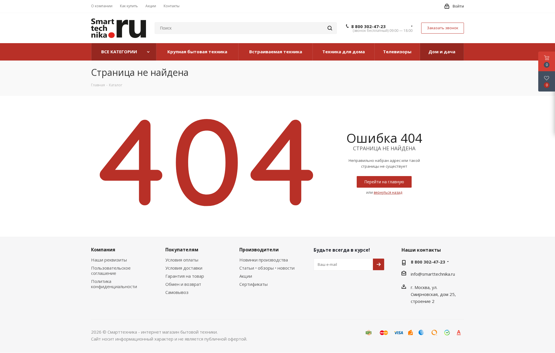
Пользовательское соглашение (111, 270)
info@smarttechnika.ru (433, 274)
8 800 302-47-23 (368, 26)
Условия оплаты (181, 260)
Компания (103, 249)
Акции (245, 276)
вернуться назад (388, 192)
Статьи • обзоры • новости (267, 268)
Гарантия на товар (184, 276)
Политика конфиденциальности (114, 283)
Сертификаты (253, 284)
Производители (259, 249)
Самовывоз (176, 292)
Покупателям (181, 249)
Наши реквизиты (109, 260)
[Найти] (330, 28)
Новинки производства (263, 260)
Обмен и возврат (183, 284)
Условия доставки (183, 268)
